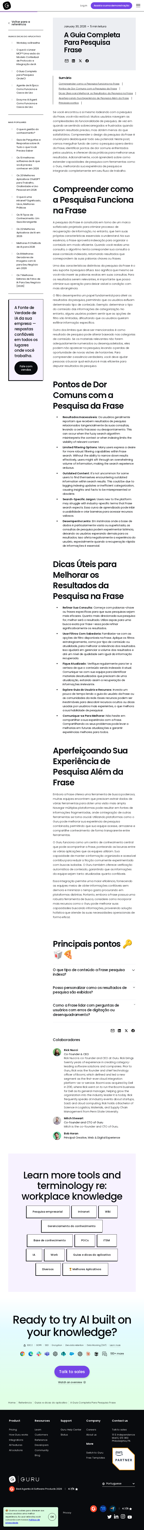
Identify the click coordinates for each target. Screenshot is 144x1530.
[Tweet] (80, 60)
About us (91, 1434)
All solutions (16, 1450)
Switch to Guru (94, 1452)
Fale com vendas (26, 368)
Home (12, 1402)
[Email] (66, 60)
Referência (25, 1402)
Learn (38, 1429)
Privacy (67, 1512)
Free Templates (95, 1457)
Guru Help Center (71, 1429)
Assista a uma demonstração (111, 5)
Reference (41, 1440)
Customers (41, 1434)
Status (64, 1434)
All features (15, 1445)
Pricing (13, 1429)
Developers (42, 1445)
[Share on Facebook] (87, 60)
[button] (137, 5)
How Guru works (18, 1434)
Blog (37, 1455)
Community (41, 1450)
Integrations (16, 1440)
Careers (91, 1429)
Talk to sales (119, 1429)
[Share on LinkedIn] (73, 60)
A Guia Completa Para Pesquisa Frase (93, 1402)
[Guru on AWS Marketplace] (123, 1459)
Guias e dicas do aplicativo (50, 1402)
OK (52, 1516)
